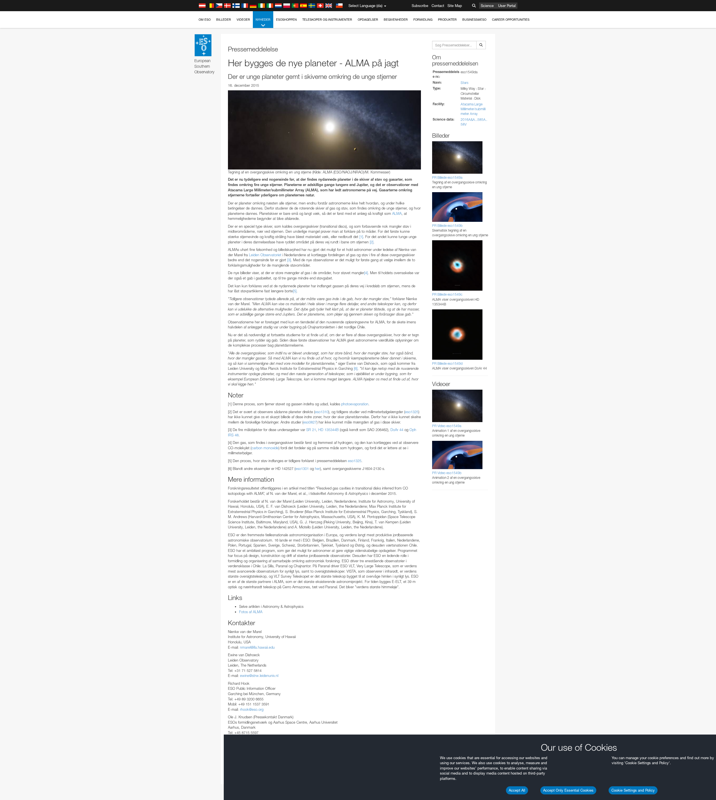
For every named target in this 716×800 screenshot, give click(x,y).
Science (487, 5)
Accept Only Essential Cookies (568, 790)
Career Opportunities (510, 20)
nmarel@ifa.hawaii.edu (257, 647)
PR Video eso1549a (446, 426)
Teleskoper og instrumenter (327, 20)
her (317, 468)
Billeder (223, 20)
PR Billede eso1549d (447, 363)
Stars (464, 83)
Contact (438, 5)
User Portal (507, 5)
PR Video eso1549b (446, 473)
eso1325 (411, 412)
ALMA (397, 213)
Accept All (517, 790)
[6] (355, 368)
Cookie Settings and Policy (633, 790)
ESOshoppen (286, 20)
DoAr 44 (396, 429)
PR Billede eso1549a (447, 177)
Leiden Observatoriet (265, 255)
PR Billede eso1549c (447, 294)
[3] (289, 260)
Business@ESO (474, 20)
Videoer (243, 20)
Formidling (422, 20)
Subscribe (420, 5)
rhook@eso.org (251, 709)
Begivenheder (396, 20)
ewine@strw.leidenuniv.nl (259, 675)
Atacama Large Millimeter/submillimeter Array (473, 109)
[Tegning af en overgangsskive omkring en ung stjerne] (324, 129)
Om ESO (205, 20)
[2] (371, 242)
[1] (361, 236)
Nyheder (263, 20)
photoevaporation (354, 404)
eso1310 (321, 412)
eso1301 (302, 468)
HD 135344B (328, 429)
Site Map (454, 5)
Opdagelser (368, 20)
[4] (366, 272)
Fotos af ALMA (250, 612)
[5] (294, 291)
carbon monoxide (265, 448)
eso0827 (310, 422)
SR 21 (311, 429)
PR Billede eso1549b (447, 225)
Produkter (447, 20)
